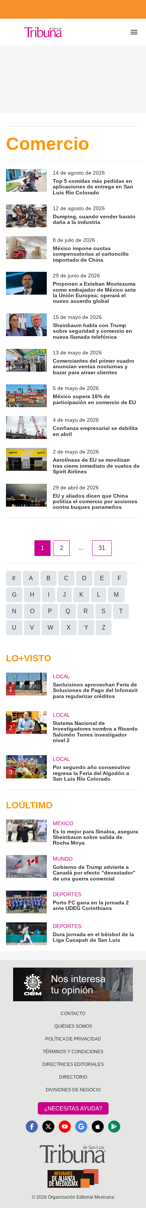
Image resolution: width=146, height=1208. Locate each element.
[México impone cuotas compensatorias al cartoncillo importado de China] (26, 249)
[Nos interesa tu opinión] (73, 984)
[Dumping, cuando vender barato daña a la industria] (26, 216)
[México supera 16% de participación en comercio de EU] (26, 395)
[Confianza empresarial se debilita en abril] (26, 427)
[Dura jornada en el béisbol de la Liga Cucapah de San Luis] (26, 933)
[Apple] (98, 1126)
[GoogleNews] (81, 1126)
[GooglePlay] (114, 1126)
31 (101, 548)
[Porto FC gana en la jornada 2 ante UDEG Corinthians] (26, 902)
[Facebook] (32, 1126)
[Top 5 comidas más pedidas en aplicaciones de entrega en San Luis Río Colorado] (26, 182)
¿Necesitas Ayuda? (73, 1108)
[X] (48, 1126)
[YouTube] (65, 1126)
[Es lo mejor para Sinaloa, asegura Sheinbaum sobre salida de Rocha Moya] (26, 833)
